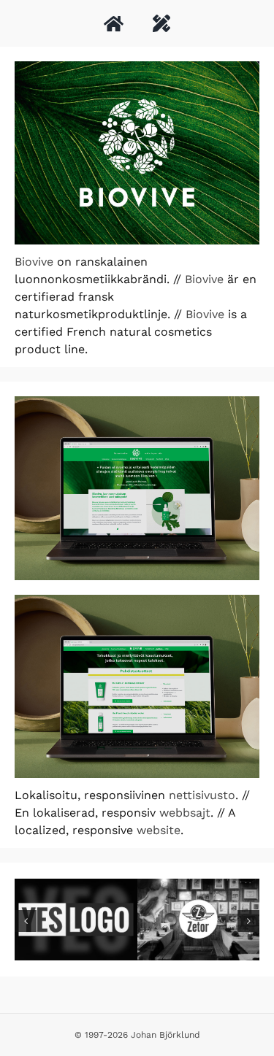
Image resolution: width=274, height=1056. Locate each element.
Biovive (34, 262)
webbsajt (184, 813)
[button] (26, 921)
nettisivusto (202, 795)
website (158, 830)
